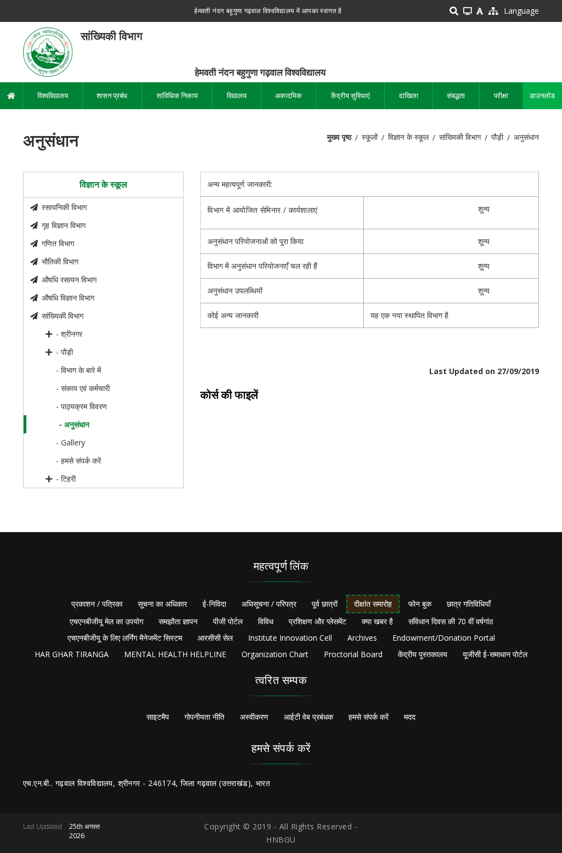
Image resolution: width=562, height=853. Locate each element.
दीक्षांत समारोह (373, 603)
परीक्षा (501, 95)
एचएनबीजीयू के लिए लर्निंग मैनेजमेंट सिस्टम (125, 637)
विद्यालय (236, 95)
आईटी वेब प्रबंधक (308, 716)
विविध (265, 621)
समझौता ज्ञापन (178, 621)
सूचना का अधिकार (162, 603)
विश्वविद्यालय (52, 95)
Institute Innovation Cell (290, 637)
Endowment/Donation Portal (443, 637)
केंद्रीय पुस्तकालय (422, 654)
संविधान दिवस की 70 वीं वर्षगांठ (450, 621)
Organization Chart (274, 654)
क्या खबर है (377, 621)
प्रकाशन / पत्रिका (96, 603)
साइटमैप (158, 716)
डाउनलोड (542, 95)
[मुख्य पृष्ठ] (47, 51)
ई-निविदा (214, 603)
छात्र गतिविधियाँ (469, 603)
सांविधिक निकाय (177, 95)
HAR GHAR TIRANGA (72, 654)
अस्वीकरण (254, 716)
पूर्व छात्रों (325, 603)
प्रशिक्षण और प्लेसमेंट (317, 621)
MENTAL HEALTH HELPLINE (175, 654)
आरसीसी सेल (215, 637)
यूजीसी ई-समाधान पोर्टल (495, 654)
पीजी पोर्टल (228, 621)
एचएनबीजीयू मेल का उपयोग (106, 621)
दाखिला (408, 95)
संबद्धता (456, 95)
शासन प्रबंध (112, 95)
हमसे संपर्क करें (369, 716)
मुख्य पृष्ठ (339, 137)
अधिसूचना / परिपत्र (268, 603)
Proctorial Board (353, 654)
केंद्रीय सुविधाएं (350, 95)
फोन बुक (419, 603)
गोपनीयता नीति (204, 716)
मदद (409, 716)
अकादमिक (288, 95)
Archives (362, 637)
